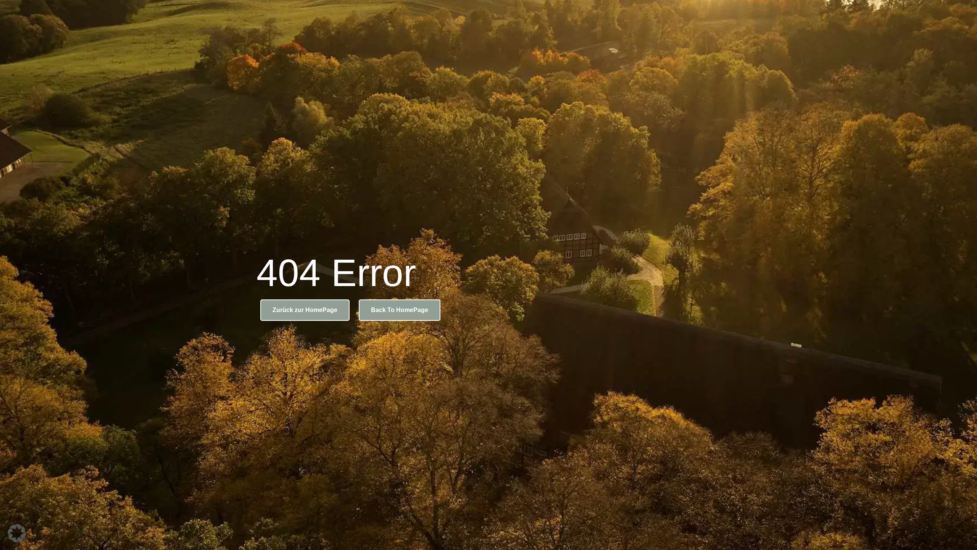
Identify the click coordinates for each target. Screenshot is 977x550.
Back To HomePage (399, 310)
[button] (17, 533)
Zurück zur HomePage (304, 310)
